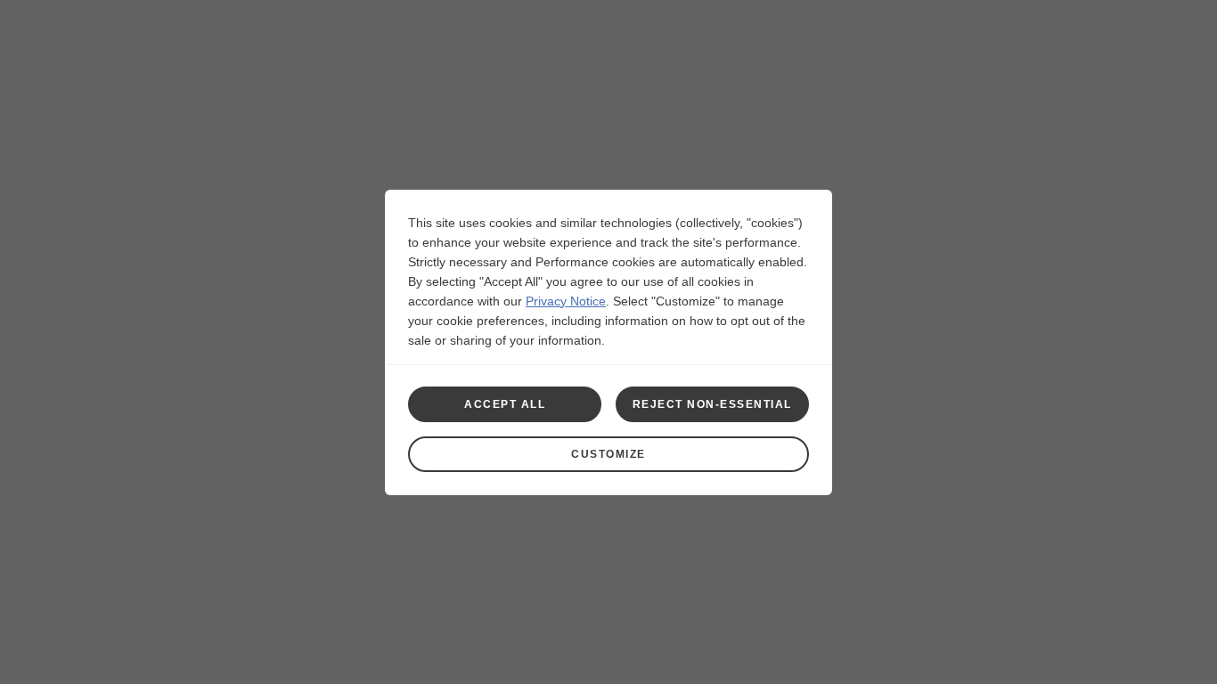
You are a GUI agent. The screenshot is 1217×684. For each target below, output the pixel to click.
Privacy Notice (566, 301)
